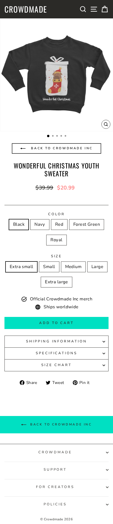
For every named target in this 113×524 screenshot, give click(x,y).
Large (97, 267)
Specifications (57, 353)
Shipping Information (56, 341)
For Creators (55, 487)
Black (18, 224)
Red (59, 224)
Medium (73, 267)
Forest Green (86, 224)
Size (56, 256)
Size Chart (56, 365)
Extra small (21, 267)
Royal (56, 240)
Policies (55, 504)
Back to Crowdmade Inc (61, 148)
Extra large (56, 282)
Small (49, 267)
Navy (39, 224)
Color (56, 214)
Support (55, 469)
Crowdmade (25, 9)
